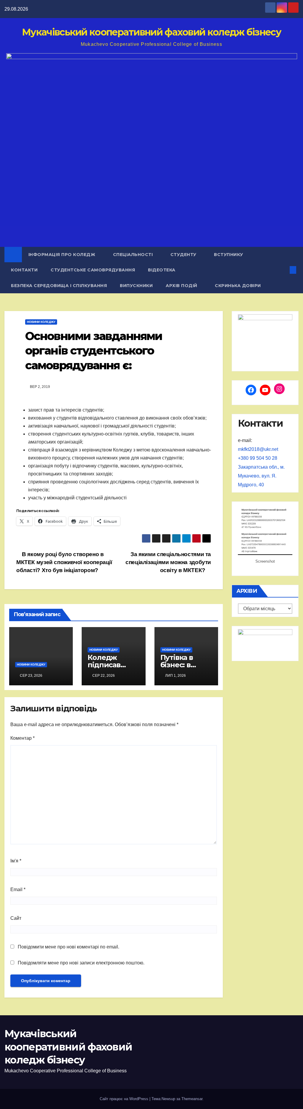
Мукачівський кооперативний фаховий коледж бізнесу (151, 32)
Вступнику (229, 254)
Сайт (15, 918)
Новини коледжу (41, 321)
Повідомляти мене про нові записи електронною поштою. (81, 962)
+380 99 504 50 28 (257, 458)
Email (17, 889)
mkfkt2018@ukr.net (258, 449)
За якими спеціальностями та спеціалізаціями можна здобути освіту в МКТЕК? (168, 562)
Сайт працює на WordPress (124, 1099)
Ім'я (15, 860)
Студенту (184, 254)
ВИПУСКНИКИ (136, 285)
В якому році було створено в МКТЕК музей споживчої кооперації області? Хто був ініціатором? (64, 562)
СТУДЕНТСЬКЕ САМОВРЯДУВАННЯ (93, 270)
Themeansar (191, 1099)
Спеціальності (133, 254)
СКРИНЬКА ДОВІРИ (238, 285)
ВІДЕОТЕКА (161, 270)
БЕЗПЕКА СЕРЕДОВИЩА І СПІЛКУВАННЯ (59, 285)
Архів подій (182, 285)
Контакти (24, 270)
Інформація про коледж (62, 254)
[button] (283, 269)
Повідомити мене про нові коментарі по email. (68, 946)
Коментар (22, 738)
